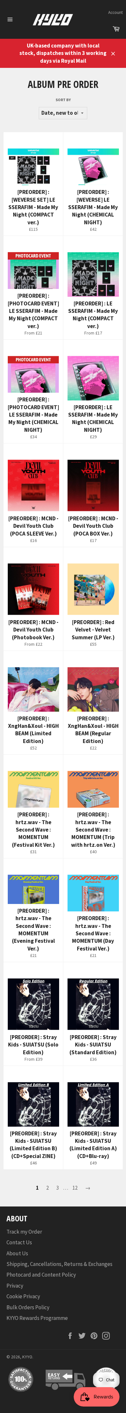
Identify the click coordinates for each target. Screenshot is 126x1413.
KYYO (27, 1357)
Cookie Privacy (23, 1296)
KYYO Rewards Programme (37, 1318)
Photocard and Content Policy (41, 1274)
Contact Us (19, 1242)
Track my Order (24, 1231)
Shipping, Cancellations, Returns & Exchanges (59, 1264)
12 (75, 1187)
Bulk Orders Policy (27, 1307)
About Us (17, 1253)
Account (115, 12)
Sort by (63, 99)
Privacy (14, 1285)
